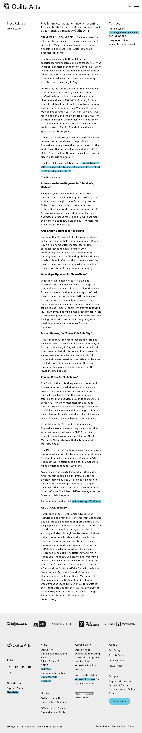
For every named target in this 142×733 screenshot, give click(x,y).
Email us (46, 681)
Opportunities (117, 660)
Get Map (46, 669)
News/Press (115, 666)
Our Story (114, 650)
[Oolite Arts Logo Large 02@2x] (23, 6)
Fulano (58, 727)
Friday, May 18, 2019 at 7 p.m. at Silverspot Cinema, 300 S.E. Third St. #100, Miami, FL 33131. (70, 167)
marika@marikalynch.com (124, 32)
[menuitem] (129, 6)
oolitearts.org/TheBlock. (86, 501)
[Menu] (136, 6)
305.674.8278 (49, 677)
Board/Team (116, 655)
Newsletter (13, 692)
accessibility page (85, 679)
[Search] (129, 6)
